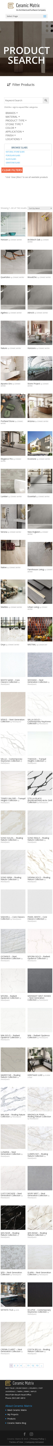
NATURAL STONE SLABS (15, 152)
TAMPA (19, 1391)
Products (11, 1418)
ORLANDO (33, 1388)
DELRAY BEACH (21, 1388)
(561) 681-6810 (18, 1398)
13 (37, 1365)
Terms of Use (16, 1442)
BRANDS (11, 113)
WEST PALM (9, 1388)
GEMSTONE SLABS (13, 163)
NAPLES (33, 1391)
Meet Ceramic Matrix (17, 1410)
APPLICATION (14, 131)
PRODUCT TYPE (15, 120)
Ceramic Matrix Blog (16, 1423)
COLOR (10, 128)
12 (33, 1365)
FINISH (10, 135)
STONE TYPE (13, 124)
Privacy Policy (37, 1439)
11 (28, 1365)
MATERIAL (12, 116)
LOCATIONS (13, 139)
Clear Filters (12, 170)
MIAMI (26, 1391)
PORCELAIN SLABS (13, 155)
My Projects (12, 1414)
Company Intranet (34, 1442)
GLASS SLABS (11, 159)
